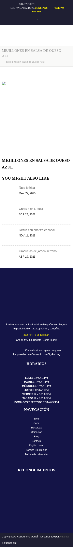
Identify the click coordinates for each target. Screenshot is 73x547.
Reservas (36, 428)
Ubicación (36, 432)
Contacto (37, 441)
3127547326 (41, 8)
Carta (36, 423)
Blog (36, 437)
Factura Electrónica (36, 450)
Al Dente (64, 536)
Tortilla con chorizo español (37, 230)
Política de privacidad (36, 454)
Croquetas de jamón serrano (38, 251)
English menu (36, 446)
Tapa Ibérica (27, 187)
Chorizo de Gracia (31, 208)
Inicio (37, 419)
